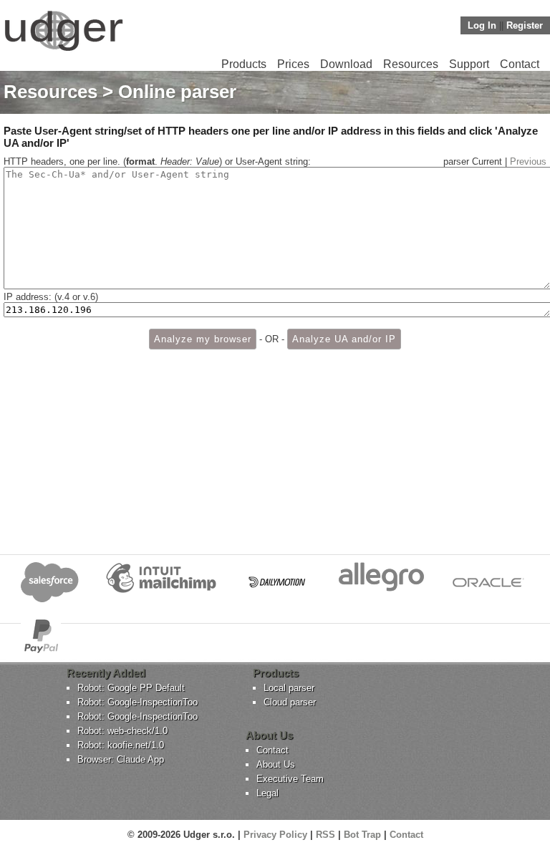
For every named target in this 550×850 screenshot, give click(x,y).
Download (346, 64)
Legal (267, 793)
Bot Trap (362, 834)
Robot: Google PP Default (131, 687)
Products (243, 64)
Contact (519, 64)
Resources (410, 64)
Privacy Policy (275, 834)
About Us (275, 764)
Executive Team (290, 778)
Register (524, 25)
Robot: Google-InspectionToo (137, 702)
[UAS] (63, 50)
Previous (528, 161)
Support (469, 64)
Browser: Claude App (120, 759)
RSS (325, 834)
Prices (293, 64)
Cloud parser (290, 702)
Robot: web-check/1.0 (122, 730)
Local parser (289, 687)
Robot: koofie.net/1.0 (120, 745)
